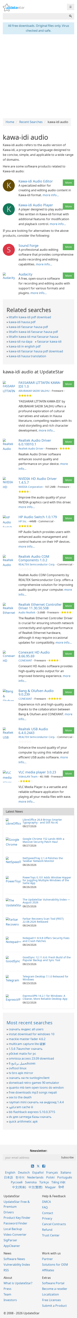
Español (38, 1172)
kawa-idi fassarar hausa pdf (28, 327)
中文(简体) (19, 1187)
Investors (10, 1300)
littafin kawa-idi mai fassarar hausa (33, 337)
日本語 (8, 1177)
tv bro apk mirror (21, 1073)
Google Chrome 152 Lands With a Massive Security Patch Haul (43, 840)
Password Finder (15, 1223)
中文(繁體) (35, 1187)
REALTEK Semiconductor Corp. (37, 564)
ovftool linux (17, 1068)
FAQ (45, 1207)
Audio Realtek (27, 612)
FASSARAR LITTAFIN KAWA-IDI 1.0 (40, 384)
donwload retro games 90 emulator (34, 1083)
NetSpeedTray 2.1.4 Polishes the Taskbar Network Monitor (43, 859)
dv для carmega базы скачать (30, 1117)
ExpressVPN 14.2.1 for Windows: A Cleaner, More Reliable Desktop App (45, 997)
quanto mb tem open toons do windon (36, 1087)
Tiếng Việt (58, 1182)
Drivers (9, 1212)
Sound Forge (28, 245)
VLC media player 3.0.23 (37, 772)
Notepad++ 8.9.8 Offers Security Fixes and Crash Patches (46, 939)
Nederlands (35, 1177)
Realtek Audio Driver (31, 448)
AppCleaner (12, 1246)
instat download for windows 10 (31, 1034)
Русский (16, 1182)
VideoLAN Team (28, 776)
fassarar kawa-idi (49, 341)
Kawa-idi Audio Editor (36, 181)
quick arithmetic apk (23, 1121)
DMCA (46, 1202)
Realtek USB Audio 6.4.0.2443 (33, 731)
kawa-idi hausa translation (27, 356)
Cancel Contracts (54, 1224)
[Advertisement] (38, 75)
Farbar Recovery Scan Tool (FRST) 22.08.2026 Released (43, 920)
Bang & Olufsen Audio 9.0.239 (36, 692)
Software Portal (53, 1283)
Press (7, 1289)
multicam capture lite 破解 (27, 1044)
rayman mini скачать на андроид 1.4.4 (36, 1102)
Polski (50, 1177)
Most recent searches (30, 1022)
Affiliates (48, 1270)
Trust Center (51, 1235)
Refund (47, 1230)
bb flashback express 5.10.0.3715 (32, 1112)
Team (7, 1294)
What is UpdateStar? (18, 1283)
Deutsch (24, 1172)
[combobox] (35, 16)
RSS (6, 1270)
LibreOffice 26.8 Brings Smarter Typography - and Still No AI (42, 821)
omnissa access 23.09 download (31, 1058)
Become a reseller (54, 1289)
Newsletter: (38, 1151)
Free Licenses (51, 1300)
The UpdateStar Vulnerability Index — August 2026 (46, 901)
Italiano (66, 1172)
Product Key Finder (17, 1218)
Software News (14, 1259)
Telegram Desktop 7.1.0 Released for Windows (45, 978)
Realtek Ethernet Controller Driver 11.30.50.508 (40, 606)
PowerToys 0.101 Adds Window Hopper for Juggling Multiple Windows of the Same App (47, 880)
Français (52, 1172)
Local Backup (13, 1229)
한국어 (20, 1177)
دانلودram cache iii (21, 1107)
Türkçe (44, 1182)
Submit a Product (54, 1306)
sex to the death (20, 1097)
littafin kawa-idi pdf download (30, 317)
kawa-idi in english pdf (25, 346)
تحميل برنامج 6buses (22, 1063)
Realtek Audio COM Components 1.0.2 (34, 558)
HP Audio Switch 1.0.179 (38, 517)
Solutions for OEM (55, 1264)
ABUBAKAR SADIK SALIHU (34, 391)
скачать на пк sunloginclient (29, 1078)
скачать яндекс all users (26, 1029)
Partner (47, 1259)
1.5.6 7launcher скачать (26, 1049)
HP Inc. (23, 521)
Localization (50, 1294)
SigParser (10, 1240)
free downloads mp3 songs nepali (33, 1092)
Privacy (47, 1218)
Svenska (31, 1182)
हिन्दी (61, 1187)
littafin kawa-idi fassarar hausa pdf (33, 332)
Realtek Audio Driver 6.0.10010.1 (35, 442)
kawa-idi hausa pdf (22, 322)
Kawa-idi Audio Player (36, 205)
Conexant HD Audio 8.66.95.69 (34, 654)
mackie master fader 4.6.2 (27, 1039)
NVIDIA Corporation (31, 487)
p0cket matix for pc (22, 1054)
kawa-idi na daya (20, 341)
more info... (51, 195)
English (10, 1172)
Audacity (25, 274)
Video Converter (15, 1234)
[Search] (70, 16)
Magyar (50, 1187)
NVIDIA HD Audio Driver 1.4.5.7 (38, 480)
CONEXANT (25, 660)
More (68, 182)
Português (64, 1177)
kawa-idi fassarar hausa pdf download (36, 351)
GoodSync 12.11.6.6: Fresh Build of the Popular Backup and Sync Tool (47, 958)
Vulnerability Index (17, 1264)
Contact (47, 1213)
